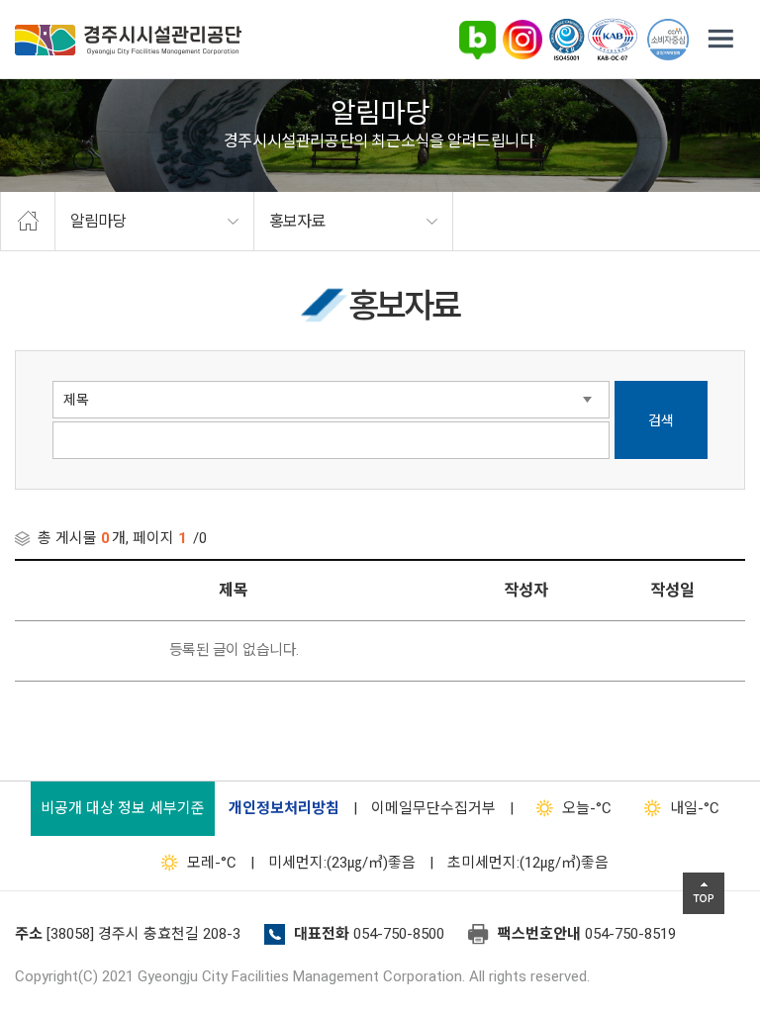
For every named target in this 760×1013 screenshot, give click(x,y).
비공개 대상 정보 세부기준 (123, 808)
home (27, 221)
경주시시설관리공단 (128, 40)
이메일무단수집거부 (433, 808)
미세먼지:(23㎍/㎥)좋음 (342, 863)
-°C (587, 808)
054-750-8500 (398, 934)
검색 (661, 420)
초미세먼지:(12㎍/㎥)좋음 (528, 863)
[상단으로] (703, 893)
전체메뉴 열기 (720, 39)
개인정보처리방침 (284, 808)
